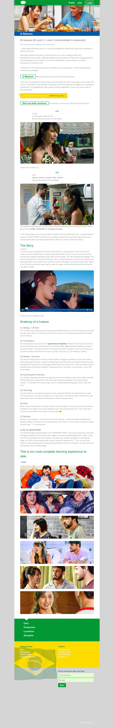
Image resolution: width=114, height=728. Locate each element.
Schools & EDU (25, 654)
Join (79, 2)
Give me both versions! (34, 103)
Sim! (62, 685)
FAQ (21, 650)
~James (23, 462)
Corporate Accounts (27, 657)
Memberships (25, 652)
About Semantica (64, 654)
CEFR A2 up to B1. (56, 96)
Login (89, 2)
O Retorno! (28, 76)
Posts (72, 2)
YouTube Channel (64, 652)
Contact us (62, 657)
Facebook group (64, 650)
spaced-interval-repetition (57, 343)
